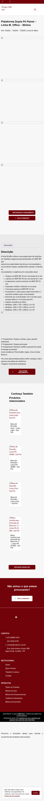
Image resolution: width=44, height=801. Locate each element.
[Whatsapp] (2, 1)
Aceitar (35, 793)
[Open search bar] (35, 10)
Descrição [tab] (8, 245)
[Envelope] (10, 1)
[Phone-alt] (6, 1)
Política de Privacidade (12, 796)
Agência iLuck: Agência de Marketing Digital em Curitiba (25, 719)
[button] (41, 9)
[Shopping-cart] (38, 9)
